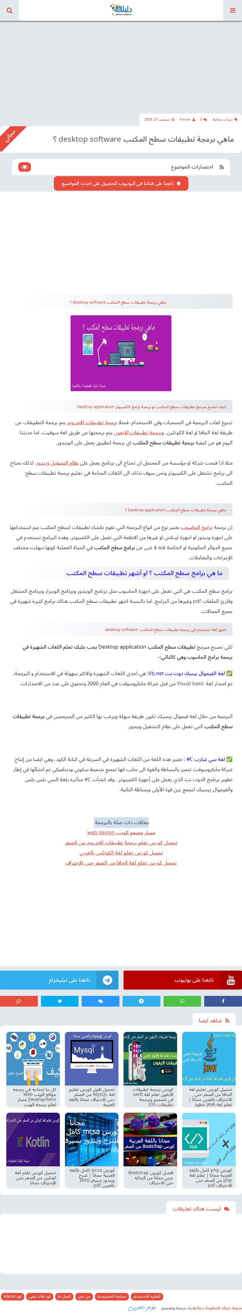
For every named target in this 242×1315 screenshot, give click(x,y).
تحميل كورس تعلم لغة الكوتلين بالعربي (121, 853)
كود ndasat (12, 1296)
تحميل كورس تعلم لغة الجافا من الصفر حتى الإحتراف (121, 863)
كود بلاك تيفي (40, 1296)
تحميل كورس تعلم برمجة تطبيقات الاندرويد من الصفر (121, 842)
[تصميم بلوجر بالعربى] (142, 1307)
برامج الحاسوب (197, 527)
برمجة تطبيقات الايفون (138, 432)
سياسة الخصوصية (111, 1296)
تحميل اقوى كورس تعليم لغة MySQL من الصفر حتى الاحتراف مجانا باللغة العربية (92, 1097)
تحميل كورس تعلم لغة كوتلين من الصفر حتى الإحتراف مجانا (35, 1178)
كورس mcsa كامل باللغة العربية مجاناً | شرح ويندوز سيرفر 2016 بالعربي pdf (92, 1178)
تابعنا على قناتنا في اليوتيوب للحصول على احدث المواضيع (118, 183)
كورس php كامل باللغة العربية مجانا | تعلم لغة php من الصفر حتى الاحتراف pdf (210, 1178)
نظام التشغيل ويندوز (57, 463)
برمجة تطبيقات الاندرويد (92, 422)
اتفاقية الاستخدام (147, 1296)
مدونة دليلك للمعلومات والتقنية (215, 1308)
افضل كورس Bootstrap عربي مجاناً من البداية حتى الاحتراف (150, 1178)
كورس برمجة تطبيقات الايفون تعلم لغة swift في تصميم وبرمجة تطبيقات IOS (152, 1097)
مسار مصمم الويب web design (121, 832)
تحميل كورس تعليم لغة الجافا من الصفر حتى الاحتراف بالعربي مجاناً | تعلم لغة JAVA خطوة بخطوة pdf (210, 1097)
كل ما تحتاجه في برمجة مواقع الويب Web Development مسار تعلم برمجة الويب (34, 1097)
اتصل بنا (64, 1296)
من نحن (84, 1296)
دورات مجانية (222, 119)
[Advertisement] (121, 63)
